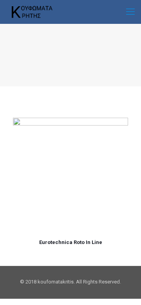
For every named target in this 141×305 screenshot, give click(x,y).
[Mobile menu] (130, 11)
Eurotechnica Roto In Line (70, 242)
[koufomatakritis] (30, 12)
